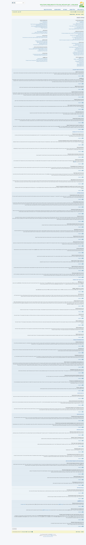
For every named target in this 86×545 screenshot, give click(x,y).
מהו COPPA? (82, 22)
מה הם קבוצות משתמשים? (43, 23)
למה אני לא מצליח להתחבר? (79, 25)
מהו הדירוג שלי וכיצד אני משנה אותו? (78, 39)
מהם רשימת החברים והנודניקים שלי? (41, 36)
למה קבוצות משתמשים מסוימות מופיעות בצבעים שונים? (39, 26)
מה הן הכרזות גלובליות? (80, 62)
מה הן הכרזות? (81, 63)
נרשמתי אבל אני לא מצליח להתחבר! (78, 24)
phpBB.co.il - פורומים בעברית (50, 535)
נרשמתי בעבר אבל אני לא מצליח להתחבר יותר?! (76, 26)
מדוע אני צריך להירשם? (80, 21)
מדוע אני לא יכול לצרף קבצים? (79, 50)
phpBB (75, 161)
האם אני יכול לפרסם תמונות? (79, 61)
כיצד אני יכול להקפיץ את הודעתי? (79, 54)
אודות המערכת (23, 504)
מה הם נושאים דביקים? (80, 64)
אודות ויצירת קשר (48, 9)
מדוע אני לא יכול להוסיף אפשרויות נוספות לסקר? (76, 47)
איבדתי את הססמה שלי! (80, 27)
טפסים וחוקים (57, 9)
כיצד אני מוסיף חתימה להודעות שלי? (78, 45)
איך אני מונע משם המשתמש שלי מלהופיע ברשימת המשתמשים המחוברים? (73, 33)
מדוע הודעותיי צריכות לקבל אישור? (78, 53)
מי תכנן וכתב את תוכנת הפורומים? (42, 58)
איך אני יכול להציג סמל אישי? (79, 38)
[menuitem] (73, 12)
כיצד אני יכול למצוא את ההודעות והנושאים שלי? (40, 44)
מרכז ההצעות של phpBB (46, 510)
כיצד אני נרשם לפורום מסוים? (43, 49)
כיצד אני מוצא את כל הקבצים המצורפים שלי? (40, 55)
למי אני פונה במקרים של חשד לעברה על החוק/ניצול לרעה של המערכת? (36, 60)
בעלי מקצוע (72, 9)
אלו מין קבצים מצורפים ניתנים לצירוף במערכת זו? (40, 54)
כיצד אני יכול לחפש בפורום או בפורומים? (41, 40)
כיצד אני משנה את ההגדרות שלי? (79, 32)
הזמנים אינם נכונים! (81, 34)
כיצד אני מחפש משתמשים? (43, 43)
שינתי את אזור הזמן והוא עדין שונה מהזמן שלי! (77, 35)
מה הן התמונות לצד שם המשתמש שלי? (78, 37)
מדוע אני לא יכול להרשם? (80, 23)
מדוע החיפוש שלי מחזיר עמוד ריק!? (42, 42)
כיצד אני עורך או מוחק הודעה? (79, 44)
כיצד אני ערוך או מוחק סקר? (79, 48)
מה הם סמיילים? (81, 60)
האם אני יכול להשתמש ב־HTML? (79, 59)
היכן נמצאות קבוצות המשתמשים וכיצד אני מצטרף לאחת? (39, 24)
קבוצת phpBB (60, 504)
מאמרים (65, 9)
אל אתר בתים (81, 9)
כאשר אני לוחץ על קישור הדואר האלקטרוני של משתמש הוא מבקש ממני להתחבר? (71, 40)
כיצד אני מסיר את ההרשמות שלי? (42, 50)
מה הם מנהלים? (45, 22)
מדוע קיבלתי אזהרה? (81, 51)
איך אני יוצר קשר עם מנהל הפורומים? (41, 61)
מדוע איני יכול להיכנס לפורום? (79, 49)
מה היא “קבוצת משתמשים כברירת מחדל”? (41, 27)
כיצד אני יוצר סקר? (81, 46)
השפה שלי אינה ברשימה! (80, 36)
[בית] (81, 5)
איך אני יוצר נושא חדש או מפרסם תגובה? (78, 43)
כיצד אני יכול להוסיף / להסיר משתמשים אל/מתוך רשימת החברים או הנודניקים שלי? (34, 37)
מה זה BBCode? (81, 58)
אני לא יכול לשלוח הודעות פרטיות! (42, 31)
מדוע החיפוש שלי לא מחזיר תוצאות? (42, 41)
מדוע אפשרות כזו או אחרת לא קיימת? (41, 59)
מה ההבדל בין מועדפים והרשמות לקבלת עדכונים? (40, 48)
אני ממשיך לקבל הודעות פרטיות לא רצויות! (41, 32)
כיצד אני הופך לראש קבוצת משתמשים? (41, 25)
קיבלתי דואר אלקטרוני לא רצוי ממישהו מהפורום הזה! (39, 33)
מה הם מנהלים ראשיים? (43, 21)
